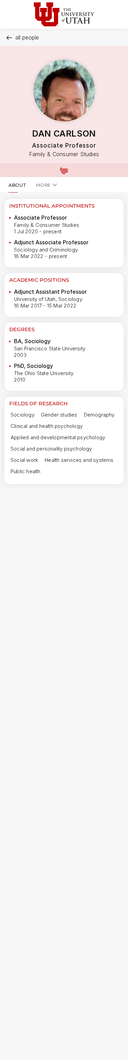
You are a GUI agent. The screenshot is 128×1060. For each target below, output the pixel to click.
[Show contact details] (64, 170)
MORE (43, 185)
